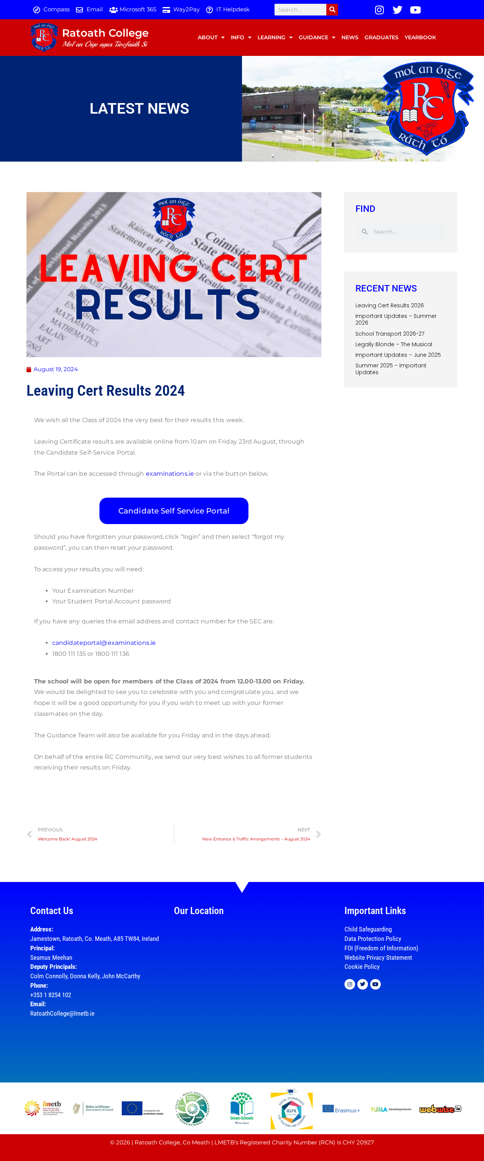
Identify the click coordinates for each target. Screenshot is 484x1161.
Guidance (313, 37)
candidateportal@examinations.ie (104, 642)
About (207, 37)
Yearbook (420, 37)
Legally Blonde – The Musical (393, 344)
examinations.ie (170, 473)
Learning (271, 37)
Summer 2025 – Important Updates (391, 369)
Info (237, 37)
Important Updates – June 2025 (398, 355)
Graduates (382, 37)
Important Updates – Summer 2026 (396, 319)
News (349, 37)
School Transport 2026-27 (389, 334)
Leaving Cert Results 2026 (389, 305)
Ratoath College (105, 32)
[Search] (332, 9)
